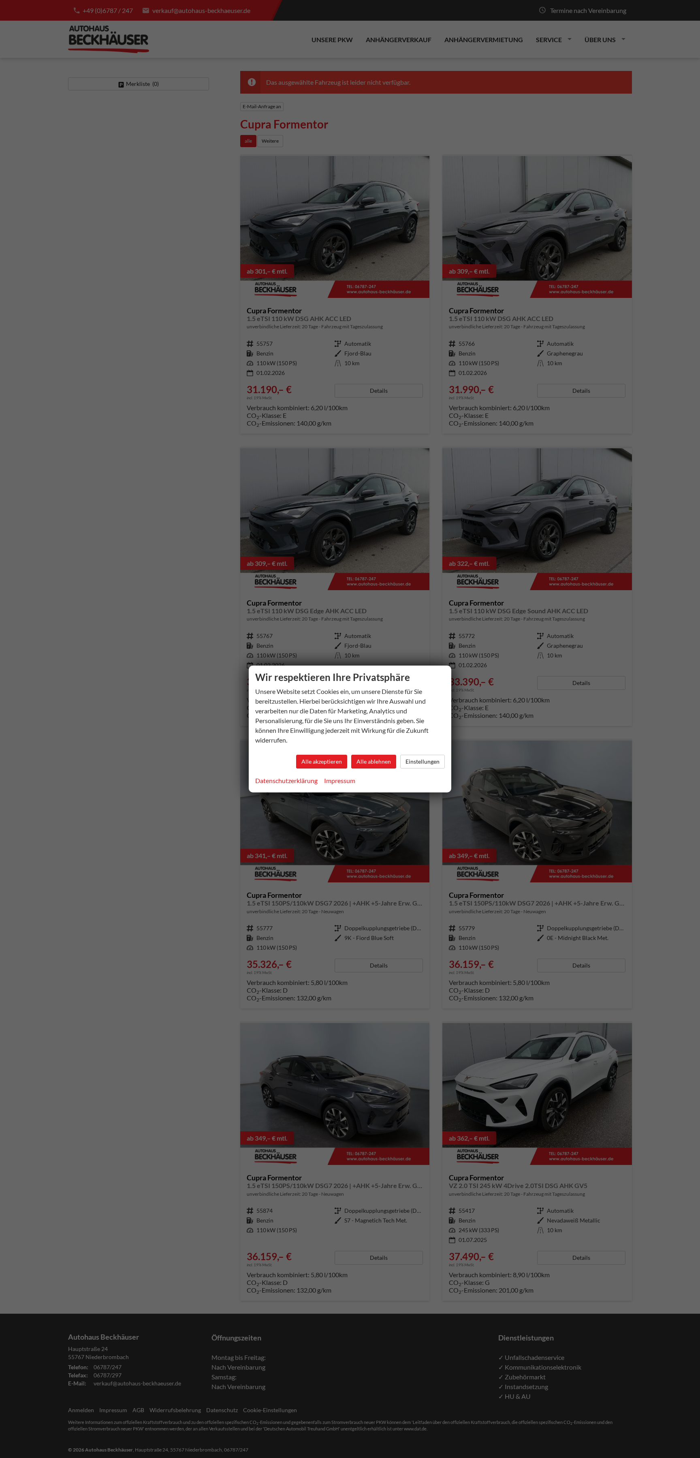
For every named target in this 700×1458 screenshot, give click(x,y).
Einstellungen (422, 761)
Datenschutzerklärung (286, 780)
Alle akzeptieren (321, 761)
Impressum (339, 780)
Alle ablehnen (373, 761)
